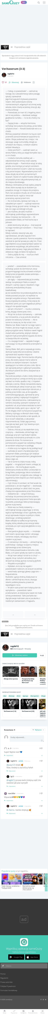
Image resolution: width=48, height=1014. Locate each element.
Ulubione (27, 82)
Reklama (8, 966)
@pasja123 (11, 765)
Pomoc (3, 974)
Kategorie (23, 1012)
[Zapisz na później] (33, 82)
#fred (18, 696)
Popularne (14, 1012)
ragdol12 (10, 74)
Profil (42, 656)
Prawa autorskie (6, 982)
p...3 (9, 748)
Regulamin (4, 978)
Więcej (42, 1012)
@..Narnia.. (11, 810)
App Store (34, 957)
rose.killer (11, 793)
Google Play (18, 957)
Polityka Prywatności (8, 986)
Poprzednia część (22, 47)
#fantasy (11, 696)
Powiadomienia (32, 1012)
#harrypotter (35, 696)
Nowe (4, 1012)
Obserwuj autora (21, 655)
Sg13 (12, 776)
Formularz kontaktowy (8, 990)
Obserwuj (15, 82)
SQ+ (23, 2)
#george (25, 696)
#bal (4, 696)
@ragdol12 (11, 780)
